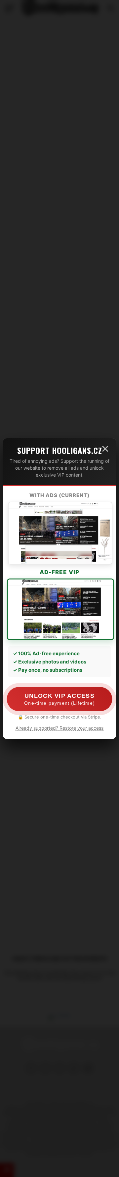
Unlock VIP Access (59, 699)
